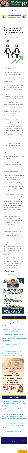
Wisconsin (11, 274)
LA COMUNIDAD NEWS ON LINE (14, 16)
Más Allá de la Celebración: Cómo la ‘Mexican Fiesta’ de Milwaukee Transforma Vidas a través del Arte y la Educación (13, 353)
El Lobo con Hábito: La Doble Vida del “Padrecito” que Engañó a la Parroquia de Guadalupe (13, 346)
